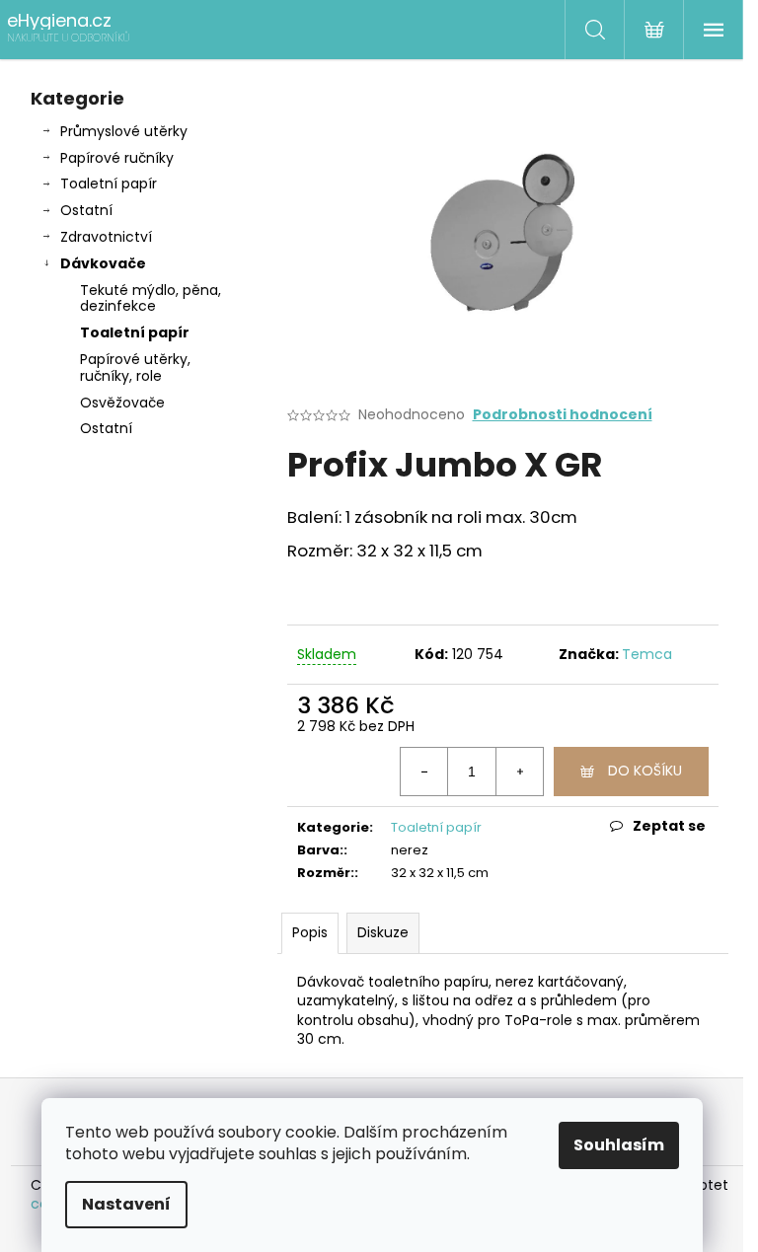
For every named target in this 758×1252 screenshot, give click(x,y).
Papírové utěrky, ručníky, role (135, 367)
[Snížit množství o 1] (424, 771)
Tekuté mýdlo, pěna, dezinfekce (150, 298)
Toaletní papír (108, 183)
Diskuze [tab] (383, 932)
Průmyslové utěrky (124, 131)
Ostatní (86, 210)
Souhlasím (618, 1145)
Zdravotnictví (106, 237)
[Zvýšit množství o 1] (519, 771)
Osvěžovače (122, 402)
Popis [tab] (310, 932)
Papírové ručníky (117, 158)
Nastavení (126, 1204)
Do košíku (645, 770)
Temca (647, 654)
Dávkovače (103, 263)
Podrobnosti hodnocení (562, 414)
